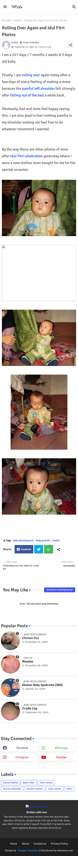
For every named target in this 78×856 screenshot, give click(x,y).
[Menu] (5, 7)
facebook (22, 748)
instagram (22, 757)
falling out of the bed (27, 95)
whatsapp (61, 748)
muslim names (35, 788)
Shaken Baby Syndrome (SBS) (42, 685)
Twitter (38, 549)
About (25, 843)
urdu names (54, 788)
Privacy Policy (59, 843)
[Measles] (10, 664)
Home (13, 843)
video (69, 788)
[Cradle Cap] (10, 711)
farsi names (46, 782)
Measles (27, 661)
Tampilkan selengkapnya (59, 589)
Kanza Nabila (10, 782)
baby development (23, 540)
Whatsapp (48, 549)
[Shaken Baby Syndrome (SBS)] (10, 687)
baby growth (43, 540)
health (17, 20)
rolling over (31, 75)
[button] (74, 7)
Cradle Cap (29, 708)
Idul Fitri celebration (26, 156)
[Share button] (58, 549)
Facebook (26, 549)
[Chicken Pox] (10, 640)
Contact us (40, 843)
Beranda (6, 20)
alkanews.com (65, 850)
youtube (61, 757)
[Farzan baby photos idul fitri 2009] (39, 208)
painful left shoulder (38, 88)
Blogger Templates (28, 850)
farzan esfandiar (12, 788)
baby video (29, 782)
